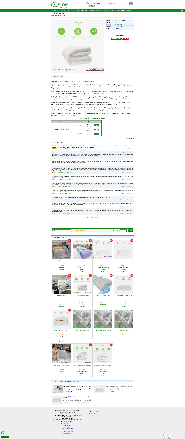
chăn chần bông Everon (61, 261)
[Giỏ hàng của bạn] (182, 11)
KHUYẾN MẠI (92, 415)
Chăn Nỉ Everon (61, 295)
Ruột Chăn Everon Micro (82, 295)
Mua (97, 125)
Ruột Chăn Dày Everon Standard (82, 365)
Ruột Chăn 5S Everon (82, 261)
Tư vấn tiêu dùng (92, 413)
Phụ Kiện (129, 10)
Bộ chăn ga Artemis (110, 10)
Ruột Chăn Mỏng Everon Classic (102, 365)
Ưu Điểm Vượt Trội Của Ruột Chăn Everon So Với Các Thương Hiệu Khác (76, 397)
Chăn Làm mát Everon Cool (61, 365)
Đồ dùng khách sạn (121, 10)
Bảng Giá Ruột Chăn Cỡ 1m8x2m (103, 330)
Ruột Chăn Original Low (102, 261)
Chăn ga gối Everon (71, 10)
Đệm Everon (80, 10)
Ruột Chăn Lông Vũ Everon (61, 330)
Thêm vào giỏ (116, 38)
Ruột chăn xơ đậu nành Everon (123, 295)
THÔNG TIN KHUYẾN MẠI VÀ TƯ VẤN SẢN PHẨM (66, 381)
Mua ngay (125, 38)
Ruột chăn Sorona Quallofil (103, 295)
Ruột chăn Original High (123, 261)
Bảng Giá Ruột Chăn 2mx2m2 (82, 330)
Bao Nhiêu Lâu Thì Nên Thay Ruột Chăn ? (72, 384)
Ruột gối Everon (99, 10)
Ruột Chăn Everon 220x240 (124, 330)
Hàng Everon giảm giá (59, 10)
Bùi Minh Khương (130, 138)
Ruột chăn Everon (89, 10)
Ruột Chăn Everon (56, 81)
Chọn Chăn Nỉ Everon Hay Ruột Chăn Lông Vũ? (115, 384)
